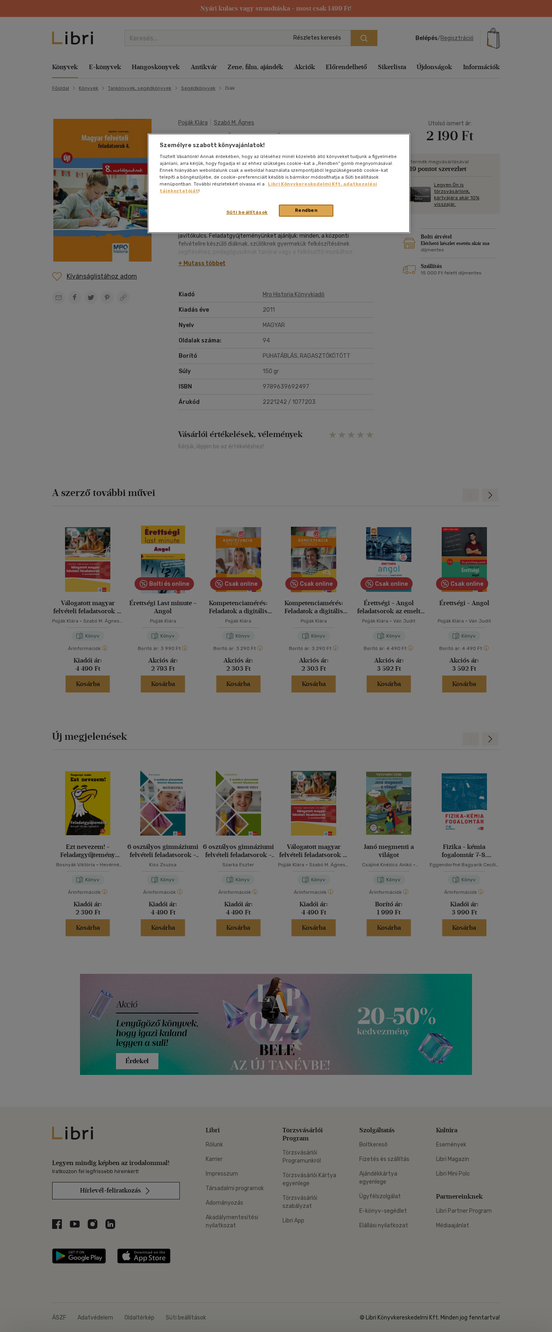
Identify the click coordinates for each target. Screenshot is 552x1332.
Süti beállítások (247, 212)
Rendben (306, 210)
